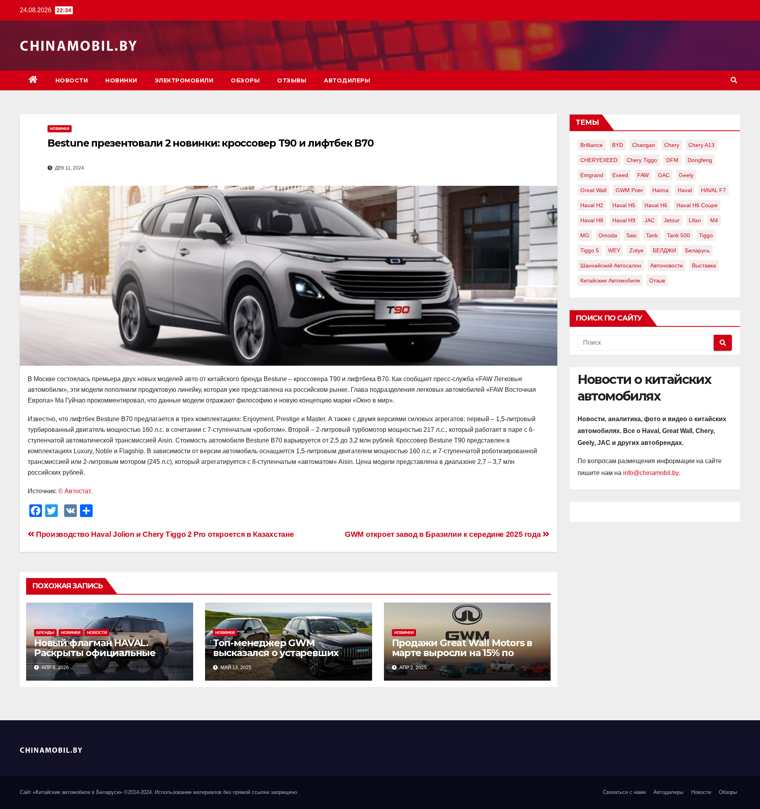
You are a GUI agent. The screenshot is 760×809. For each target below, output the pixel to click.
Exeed (620, 175)
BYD (617, 145)
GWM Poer (629, 190)
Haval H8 (591, 220)
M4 (714, 220)
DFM (672, 160)
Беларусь (697, 250)
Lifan (695, 220)
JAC (649, 220)
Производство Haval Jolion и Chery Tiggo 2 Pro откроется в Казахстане (164, 534)
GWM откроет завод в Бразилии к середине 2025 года (444, 534)
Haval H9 (623, 220)
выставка (704, 265)
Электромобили (184, 80)
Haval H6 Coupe (697, 205)
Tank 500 (678, 235)
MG (584, 235)
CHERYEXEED (599, 160)
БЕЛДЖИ (664, 250)
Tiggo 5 (589, 250)
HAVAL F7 (713, 190)
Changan (643, 145)
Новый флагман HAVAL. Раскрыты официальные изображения (95, 652)
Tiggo (706, 235)
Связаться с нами (624, 792)
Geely (686, 175)
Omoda (607, 235)
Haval (685, 190)
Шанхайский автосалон (610, 265)
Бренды (45, 632)
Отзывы (291, 80)
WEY (614, 250)
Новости (71, 80)
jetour (672, 220)
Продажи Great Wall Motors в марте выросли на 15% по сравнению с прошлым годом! (466, 652)
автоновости (666, 265)
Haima (660, 190)
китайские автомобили (610, 280)
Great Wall (593, 190)
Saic (631, 235)
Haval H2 (591, 205)
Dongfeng (700, 160)
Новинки (121, 80)
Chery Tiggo (642, 160)
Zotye (636, 250)
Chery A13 (701, 145)
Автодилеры (347, 80)
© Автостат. (75, 491)
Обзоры (245, 80)
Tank (652, 235)
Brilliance (591, 145)
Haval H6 (655, 205)
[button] (734, 80)
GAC (664, 175)
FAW (643, 175)
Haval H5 (623, 205)
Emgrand (591, 175)
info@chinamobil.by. (651, 472)
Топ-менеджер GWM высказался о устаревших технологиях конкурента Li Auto (278, 657)
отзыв (657, 280)
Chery (671, 145)
